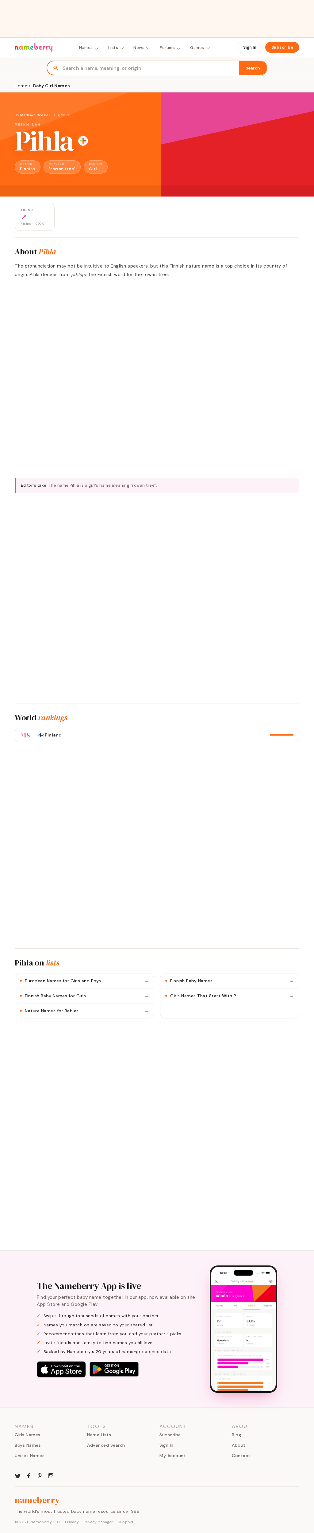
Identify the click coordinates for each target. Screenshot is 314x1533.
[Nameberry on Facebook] (29, 1475)
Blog (236, 1434)
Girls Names (27, 1434)
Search (253, 68)
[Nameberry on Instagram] (51, 1475)
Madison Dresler (35, 115)
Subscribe (282, 47)
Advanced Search (106, 1445)
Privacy (72, 1522)
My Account (172, 1455)
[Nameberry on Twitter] (18, 1475)
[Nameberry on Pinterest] (40, 1475)
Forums (167, 47)
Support (126, 1522)
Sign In (249, 47)
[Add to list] (83, 141)
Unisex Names (29, 1455)
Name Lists (99, 1434)
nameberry (37, 1500)
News (138, 47)
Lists (113, 47)
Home (21, 85)
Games (197, 47)
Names (86, 47)
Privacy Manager (98, 1522)
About (239, 1445)
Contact (241, 1455)
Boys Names (28, 1445)
